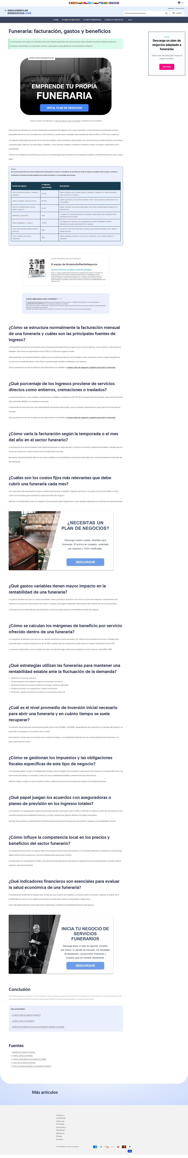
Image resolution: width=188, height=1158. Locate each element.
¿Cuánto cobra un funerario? (23, 1021)
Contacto (59, 1139)
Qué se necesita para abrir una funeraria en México (32, 1066)
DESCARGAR (167, 67)
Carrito (178, 13)
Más (130, 20)
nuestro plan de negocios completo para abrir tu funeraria (91, 367)
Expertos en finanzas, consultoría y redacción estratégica (71, 269)
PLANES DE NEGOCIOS (71, 20)
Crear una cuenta (180, 8)
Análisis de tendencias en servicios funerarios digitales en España (38, 1027)
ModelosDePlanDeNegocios (36, 302)
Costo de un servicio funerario (24, 1062)
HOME (56, 20)
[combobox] (146, 13)
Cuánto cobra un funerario (23, 1055)
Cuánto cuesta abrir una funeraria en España (29, 1059)
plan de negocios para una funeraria (67, 121)
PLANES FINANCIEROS (92, 20)
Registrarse (171, 8)
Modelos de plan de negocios (70, 1146)
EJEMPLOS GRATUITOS (114, 20)
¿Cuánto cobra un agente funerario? (26, 1015)
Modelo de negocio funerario (24, 1052)
